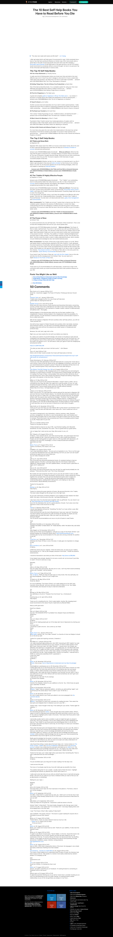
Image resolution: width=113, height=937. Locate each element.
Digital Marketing (75, 918)
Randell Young (34, 303)
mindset (32, 734)
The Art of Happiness (52, 745)
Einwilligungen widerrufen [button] (76, 929)
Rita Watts (34, 634)
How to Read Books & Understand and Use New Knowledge (50, 277)
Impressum (49, 935)
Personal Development (52, 16)
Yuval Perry (33, 539)
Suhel (32, 663)
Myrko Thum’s (74, 912)
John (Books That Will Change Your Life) (41, 369)
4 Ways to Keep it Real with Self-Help (43, 280)
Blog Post (74, 914)
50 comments (64, 16)
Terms (44, 935)
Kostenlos (64, 2)
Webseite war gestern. (79, 909)
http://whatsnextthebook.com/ (64, 533)
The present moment (44, 250)
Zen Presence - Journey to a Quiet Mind (41, 850)
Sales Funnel (78, 894)
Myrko (32, 661)
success (32, 183)
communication (36, 199)
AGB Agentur (63, 935)
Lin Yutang (63, 56)
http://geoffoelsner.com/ (37, 841)
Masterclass (57, 2)
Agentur (50, 2)
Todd (31, 507)
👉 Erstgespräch (83, 2)
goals (66, 198)
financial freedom (50, 166)
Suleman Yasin (34, 297)
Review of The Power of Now (42, 257)
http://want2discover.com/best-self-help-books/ (45, 501)
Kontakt (72, 921)
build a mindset (56, 163)
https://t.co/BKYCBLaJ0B (37, 345)
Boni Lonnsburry (34, 545)
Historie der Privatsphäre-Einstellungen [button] (79, 927)
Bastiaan (32, 487)
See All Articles (37, 283)
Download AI (73, 2)
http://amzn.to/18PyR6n (68, 555)
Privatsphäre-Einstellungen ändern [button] (77, 925)
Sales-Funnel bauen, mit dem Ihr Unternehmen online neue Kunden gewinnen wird (33, 905)
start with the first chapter (61, 254)
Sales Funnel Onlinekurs (78, 896)
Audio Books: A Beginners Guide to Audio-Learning (47, 278)
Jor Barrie (35, 574)
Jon (31, 862)
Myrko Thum (33, 445)
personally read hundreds (37, 64)
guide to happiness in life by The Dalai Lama (54, 96)
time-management (73, 198)
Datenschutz (56, 935)
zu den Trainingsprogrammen (78, 923)
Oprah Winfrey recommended (47, 251)
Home (40, 935)
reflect (69, 747)
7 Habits (41, 745)
